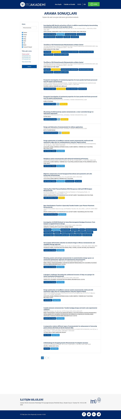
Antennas (82, 229)
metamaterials (74, 37)
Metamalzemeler (70, 181)
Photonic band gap (48, 232)
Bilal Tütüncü (47, 335)
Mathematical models (91, 229)
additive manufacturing (49, 37)
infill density (59, 37)
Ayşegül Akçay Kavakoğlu (50, 119)
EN (85, 4)
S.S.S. (79, 4)
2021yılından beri (26, 59)
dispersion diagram (48, 235)
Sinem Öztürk (47, 52)
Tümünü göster (25, 54)
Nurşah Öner (47, 69)
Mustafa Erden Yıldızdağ (49, 34)
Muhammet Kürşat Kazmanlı (50, 132)
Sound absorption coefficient (61, 54)
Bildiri (25, 45)
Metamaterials (74, 229)
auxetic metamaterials (72, 88)
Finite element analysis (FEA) (86, 52)
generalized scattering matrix (61, 235)
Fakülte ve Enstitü (69, 4)
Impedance (57, 232)
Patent (25, 34)
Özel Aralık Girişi (26, 61)
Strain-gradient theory (71, 34)
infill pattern (67, 37)
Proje (25, 36)
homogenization (81, 34)
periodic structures (87, 235)
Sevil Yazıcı (46, 348)
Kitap (25, 38)
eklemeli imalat (82, 88)
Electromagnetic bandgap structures (84, 232)
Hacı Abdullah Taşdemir (49, 88)
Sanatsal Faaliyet (28, 47)
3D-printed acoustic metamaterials (70, 52)
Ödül (25, 41)
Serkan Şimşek (47, 229)
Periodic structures (65, 229)
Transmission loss (48, 54)
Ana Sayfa (58, 4)
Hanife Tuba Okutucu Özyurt (50, 197)
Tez (24, 43)
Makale (25, 32)
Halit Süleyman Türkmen (50, 151)
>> (48, 357)
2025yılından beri (26, 57)
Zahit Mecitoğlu (48, 300)
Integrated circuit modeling (68, 232)
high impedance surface (75, 235)
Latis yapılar (78, 181)
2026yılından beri (26, 55)
